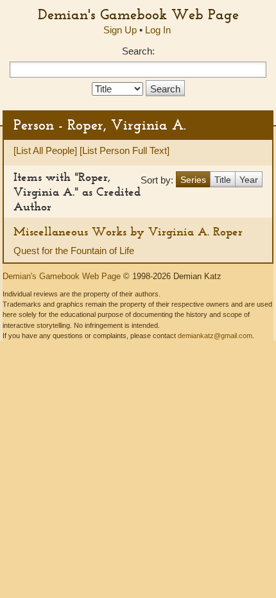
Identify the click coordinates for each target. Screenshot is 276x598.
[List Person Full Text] (124, 150)
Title (222, 180)
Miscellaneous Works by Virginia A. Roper (128, 231)
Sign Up (120, 29)
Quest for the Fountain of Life (73, 250)
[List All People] (45, 150)
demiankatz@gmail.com (215, 335)
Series (193, 180)
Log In (158, 29)
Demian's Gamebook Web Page (138, 14)
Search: (138, 51)
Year (248, 180)
